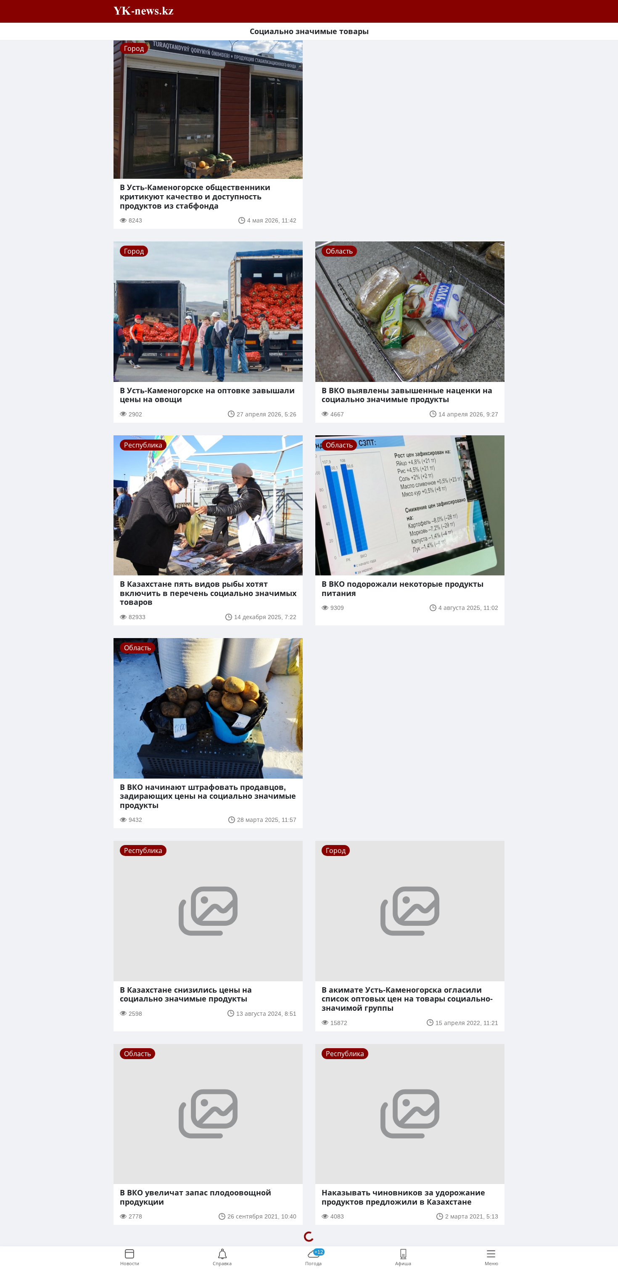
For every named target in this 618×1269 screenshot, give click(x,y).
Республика (143, 445)
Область (339, 251)
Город (134, 48)
